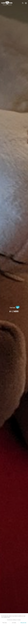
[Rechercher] (22, 3)
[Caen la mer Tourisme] (11, 3)
